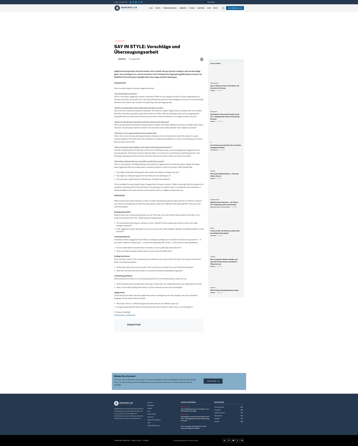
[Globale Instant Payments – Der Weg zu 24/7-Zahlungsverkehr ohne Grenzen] (226, 190)
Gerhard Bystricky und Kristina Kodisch (220, 207)
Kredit (212, 228)
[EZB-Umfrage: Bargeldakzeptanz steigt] (226, 278)
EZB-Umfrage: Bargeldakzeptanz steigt (224, 290)
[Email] (148, 63)
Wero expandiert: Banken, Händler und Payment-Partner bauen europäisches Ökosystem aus (224, 261)
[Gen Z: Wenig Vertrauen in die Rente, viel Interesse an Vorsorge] (226, 73)
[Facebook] (139, 2)
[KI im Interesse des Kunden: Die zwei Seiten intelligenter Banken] (226, 133)
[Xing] (133, 2)
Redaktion (122, 59)
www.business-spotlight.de (124, 315)
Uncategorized (119, 41)
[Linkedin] (130, 2)
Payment (212, 171)
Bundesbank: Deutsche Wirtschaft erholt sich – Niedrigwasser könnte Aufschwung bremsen (224, 116)
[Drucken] (161, 63)
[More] (170, 63)
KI (210, 142)
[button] (223, 8)
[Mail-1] (141, 2)
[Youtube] (136, 2)
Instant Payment (214, 199)
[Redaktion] (116, 58)
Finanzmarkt (213, 111)
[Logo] (125, 8)
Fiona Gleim (213, 235)
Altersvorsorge (214, 83)
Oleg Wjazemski (214, 149)
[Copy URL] (165, 63)
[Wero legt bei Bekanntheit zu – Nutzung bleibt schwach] (226, 161)
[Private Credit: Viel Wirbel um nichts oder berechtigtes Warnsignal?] (226, 218)
